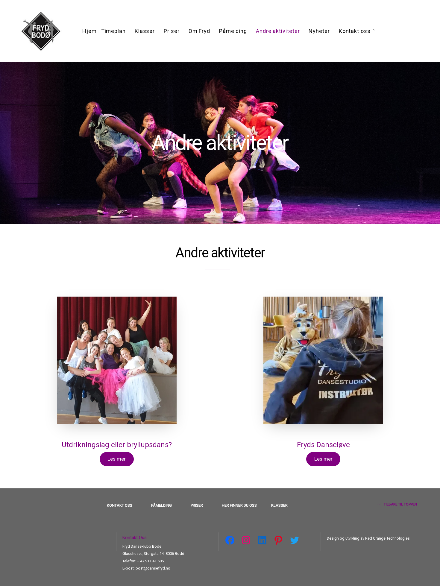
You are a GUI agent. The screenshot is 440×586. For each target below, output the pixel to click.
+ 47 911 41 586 (150, 561)
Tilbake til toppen (400, 504)
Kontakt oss (355, 31)
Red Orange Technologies (387, 538)
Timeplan (113, 31)
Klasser (145, 31)
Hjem (89, 31)
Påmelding (233, 31)
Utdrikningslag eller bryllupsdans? (117, 445)
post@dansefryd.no (153, 568)
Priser (171, 31)
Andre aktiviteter (278, 31)
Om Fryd (199, 31)
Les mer (116, 459)
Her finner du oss (239, 505)
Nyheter (319, 31)
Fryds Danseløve (323, 445)
